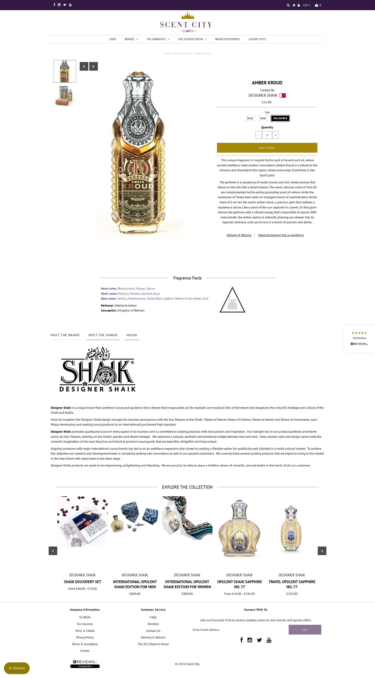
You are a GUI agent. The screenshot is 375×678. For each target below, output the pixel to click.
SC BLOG (85, 617)
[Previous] (84, 66)
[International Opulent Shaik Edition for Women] (187, 539)
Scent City (192, 664)
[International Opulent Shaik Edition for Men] (135, 539)
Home (166, 53)
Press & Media (85, 631)
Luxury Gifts (257, 39)
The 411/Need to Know (153, 644)
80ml (250, 118)
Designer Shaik (182, 53)
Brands (129, 39)
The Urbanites (156, 39)
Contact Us (153, 631)
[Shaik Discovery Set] (82, 545)
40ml (263, 118)
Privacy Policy (85, 637)
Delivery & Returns (239, 235)
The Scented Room (190, 39)
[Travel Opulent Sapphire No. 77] (292, 559)
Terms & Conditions (85, 644)
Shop (112, 39)
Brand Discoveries (227, 39)
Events (84, 651)
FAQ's (153, 617)
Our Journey (85, 624)
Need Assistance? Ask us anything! (281, 235)
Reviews (153, 624)
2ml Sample (280, 118)
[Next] (93, 66)
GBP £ (306, 5)
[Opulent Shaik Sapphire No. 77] (239, 562)
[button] (359, 339)
